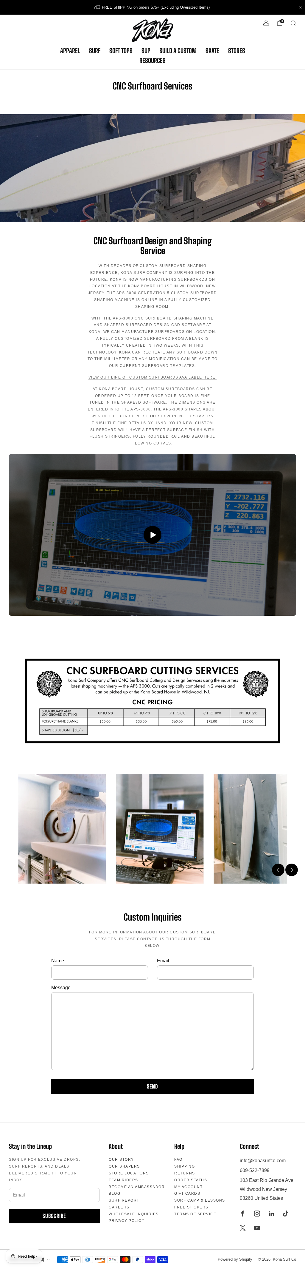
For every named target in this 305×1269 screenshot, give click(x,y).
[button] (146, 875)
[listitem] (152, 7)
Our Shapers (124, 1166)
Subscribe (54, 1216)
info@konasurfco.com (263, 1160)
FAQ (178, 1159)
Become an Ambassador (137, 1187)
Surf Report (124, 1200)
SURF (94, 50)
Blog (114, 1193)
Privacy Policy (126, 1221)
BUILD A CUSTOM (178, 50)
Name (57, 960)
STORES (236, 50)
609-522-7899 (255, 1170)
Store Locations (129, 1173)
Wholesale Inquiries (134, 1214)
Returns (184, 1173)
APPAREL (70, 50)
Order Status (190, 1180)
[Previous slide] (278, 870)
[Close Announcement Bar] (300, 7)
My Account (188, 1187)
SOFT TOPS (121, 50)
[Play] (152, 535)
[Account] (266, 23)
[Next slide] (291, 870)
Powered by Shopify (235, 1259)
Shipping (184, 1166)
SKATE (212, 50)
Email (163, 960)
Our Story (121, 1159)
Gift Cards (187, 1193)
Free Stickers (191, 1207)
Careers (119, 1207)
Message (61, 987)
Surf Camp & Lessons (199, 1200)
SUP (145, 50)
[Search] (293, 23)
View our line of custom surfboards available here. (152, 377)
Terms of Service (195, 1214)
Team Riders (123, 1180)
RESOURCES (152, 60)
